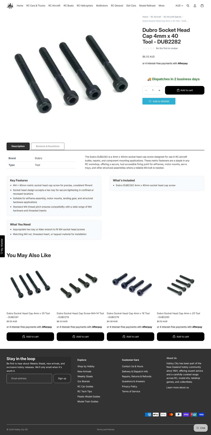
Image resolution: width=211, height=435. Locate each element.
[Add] (49, 305)
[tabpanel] (105, 197)
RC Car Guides (85, 386)
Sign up (62, 378)
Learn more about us (177, 387)
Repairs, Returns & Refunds (136, 376)
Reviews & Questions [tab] (48, 146)
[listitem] (161, 5)
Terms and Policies (105, 429)
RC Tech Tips (84, 391)
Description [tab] (18, 146)
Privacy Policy (129, 386)
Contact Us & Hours (132, 366)
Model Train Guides (87, 401)
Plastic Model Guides (88, 396)
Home (145, 17)
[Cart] (202, 5)
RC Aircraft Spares (172, 17)
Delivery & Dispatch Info (135, 371)
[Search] (188, 5)
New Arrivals (84, 371)
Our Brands (83, 381)
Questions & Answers (133, 381)
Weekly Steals (85, 376)
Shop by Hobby (85, 366)
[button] (158, 101)
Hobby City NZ (21, 429)
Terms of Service (131, 391)
